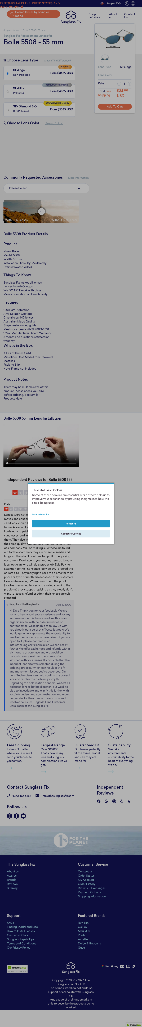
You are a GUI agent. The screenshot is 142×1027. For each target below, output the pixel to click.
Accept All (71, 523)
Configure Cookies (71, 533)
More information (40, 515)
